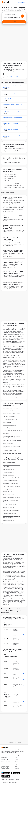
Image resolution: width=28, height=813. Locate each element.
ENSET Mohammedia (8, 443)
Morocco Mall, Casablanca (9, 504)
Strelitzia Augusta (16, 440)
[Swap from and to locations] (22, 16)
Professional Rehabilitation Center (11, 413)
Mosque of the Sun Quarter (9, 450)
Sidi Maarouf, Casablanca (9, 507)
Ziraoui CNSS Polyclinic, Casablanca (11, 486)
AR (7, 767)
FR (3, 767)
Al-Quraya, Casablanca (8, 520)
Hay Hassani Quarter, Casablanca (11, 510)
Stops (16, 764)
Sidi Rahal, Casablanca (8, 492)
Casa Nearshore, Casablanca (10, 462)
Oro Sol (15, 408)
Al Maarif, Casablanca (8, 489)
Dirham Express (7, 440)
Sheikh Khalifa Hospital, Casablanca (11, 497)
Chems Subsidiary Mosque (9, 425)
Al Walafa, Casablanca (8, 494)
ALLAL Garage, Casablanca (9, 513)
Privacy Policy (11, 779)
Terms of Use (4, 779)
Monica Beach (6, 430)
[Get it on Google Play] (5, 773)
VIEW (22, 148)
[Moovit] (5, 2)
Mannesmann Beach (8, 411)
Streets (16, 761)
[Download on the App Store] (15, 773)
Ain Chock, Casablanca (8, 472)
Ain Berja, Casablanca (8, 475)
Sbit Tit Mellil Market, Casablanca (11, 483)
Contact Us (18, 779)
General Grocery (7, 422)
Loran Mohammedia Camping (10, 419)
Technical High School (16, 430)
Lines (16, 757)
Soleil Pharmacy (7, 453)
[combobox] (14, 15)
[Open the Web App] (5, 776)
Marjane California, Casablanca (10, 480)
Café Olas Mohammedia (9, 416)
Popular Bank (6, 433)
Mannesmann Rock (7, 408)
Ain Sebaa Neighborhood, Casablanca (12, 477)
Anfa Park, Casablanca (8, 469)
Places (16, 759)
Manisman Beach (16, 453)
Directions (17, 768)
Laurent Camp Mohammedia (10, 427)
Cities (16, 766)
